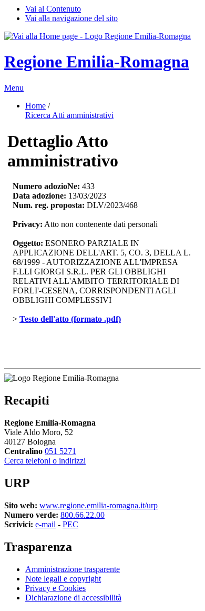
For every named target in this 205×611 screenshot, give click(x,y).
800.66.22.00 (82, 514)
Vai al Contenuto (53, 8)
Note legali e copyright (63, 578)
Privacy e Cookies (55, 588)
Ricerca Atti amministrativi (69, 115)
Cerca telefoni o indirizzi (45, 460)
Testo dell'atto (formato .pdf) (70, 318)
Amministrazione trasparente (72, 569)
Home (35, 105)
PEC (70, 524)
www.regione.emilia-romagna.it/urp (98, 505)
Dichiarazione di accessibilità (73, 597)
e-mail (45, 524)
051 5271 (60, 451)
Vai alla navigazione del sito (71, 18)
